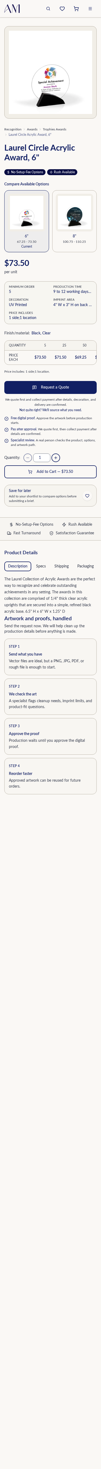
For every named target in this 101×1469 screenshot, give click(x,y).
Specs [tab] (41, 566)
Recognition (13, 129)
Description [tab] (17, 566)
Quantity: (12, 458)
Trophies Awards (54, 129)
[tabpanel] (50, 594)
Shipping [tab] (61, 566)
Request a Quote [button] (55, 387)
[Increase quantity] (55, 457)
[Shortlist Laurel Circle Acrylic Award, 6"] (87, 496)
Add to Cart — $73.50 (55, 472)
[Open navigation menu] (90, 8)
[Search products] (48, 8)
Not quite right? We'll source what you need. (50, 410)
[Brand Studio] (62, 8)
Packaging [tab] (85, 566)
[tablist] (50, 566)
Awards (32, 129)
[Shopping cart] (76, 8)
